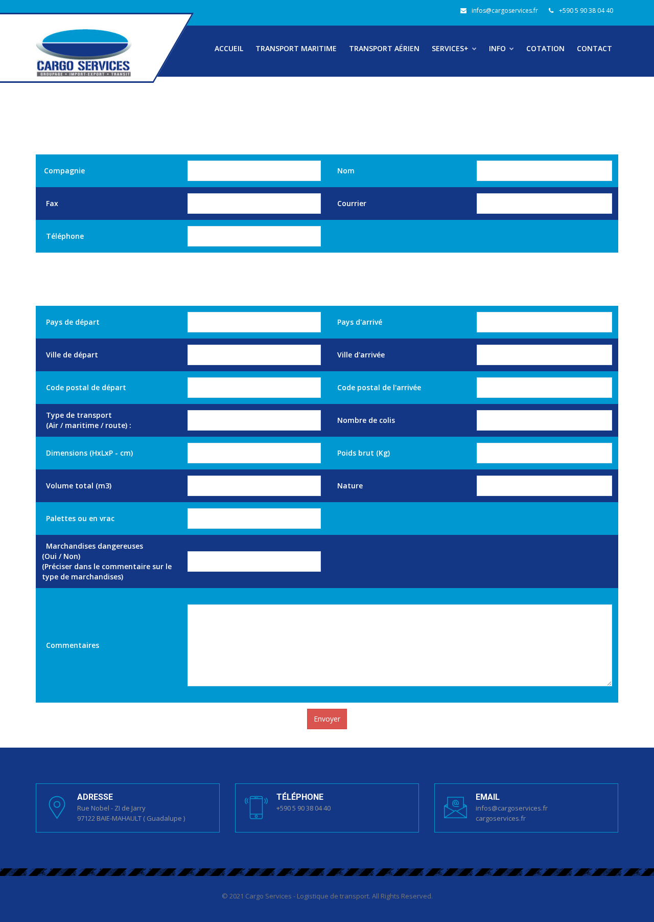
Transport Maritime (296, 48)
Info (498, 48)
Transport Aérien (384, 48)
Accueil (229, 48)
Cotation (545, 48)
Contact (594, 48)
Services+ (451, 48)
